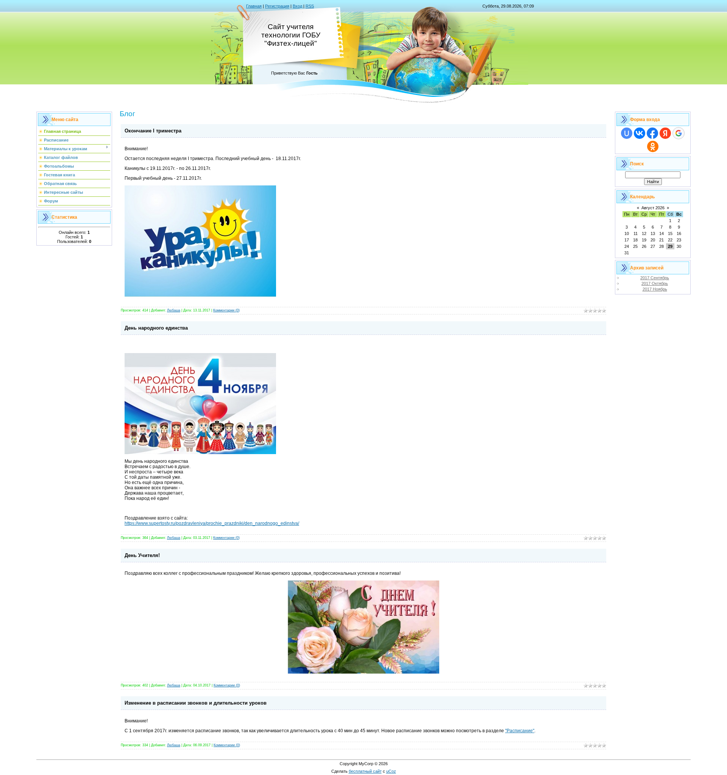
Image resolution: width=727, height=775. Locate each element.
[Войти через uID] (626, 133)
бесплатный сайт (365, 771)
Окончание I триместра (153, 131)
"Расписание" (519, 730)
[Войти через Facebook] (652, 133)
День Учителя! (142, 555)
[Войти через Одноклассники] (652, 146)
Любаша (173, 310)
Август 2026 (653, 207)
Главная (254, 6)
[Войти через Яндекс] (665, 133)
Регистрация (277, 6)
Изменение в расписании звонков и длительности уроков (196, 703)
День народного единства (156, 328)
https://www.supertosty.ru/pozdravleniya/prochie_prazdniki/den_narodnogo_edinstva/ (212, 523)
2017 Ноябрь (655, 289)
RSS (310, 6)
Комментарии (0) (226, 310)
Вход (297, 6)
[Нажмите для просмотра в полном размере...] (200, 297)
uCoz (391, 771)
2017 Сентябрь (654, 277)
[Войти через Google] (678, 133)
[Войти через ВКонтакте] (639, 133)
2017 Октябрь (654, 283)
